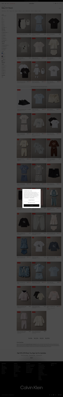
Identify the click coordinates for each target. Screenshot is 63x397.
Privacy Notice (32, 197)
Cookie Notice (27, 197)
